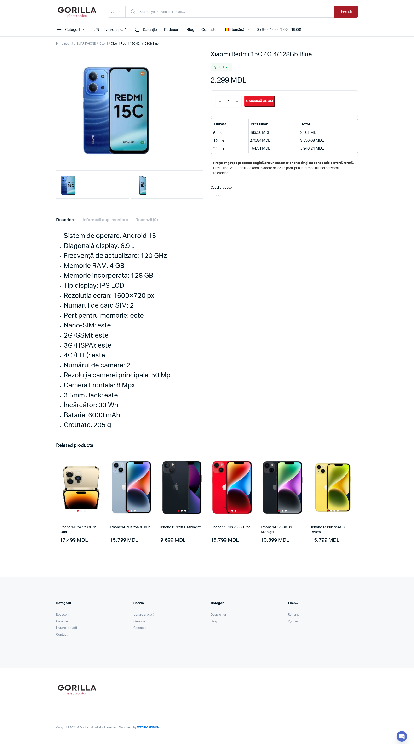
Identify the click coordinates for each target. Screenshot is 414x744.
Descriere (65, 220)
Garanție (150, 30)
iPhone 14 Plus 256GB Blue (130, 527)
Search (346, 11)
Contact (62, 634)
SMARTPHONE (86, 43)
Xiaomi (103, 43)
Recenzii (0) (146, 220)
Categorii (73, 30)
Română (293, 614)
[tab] (65, 220)
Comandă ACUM (259, 101)
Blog (190, 30)
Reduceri (171, 30)
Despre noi (218, 614)
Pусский (294, 621)
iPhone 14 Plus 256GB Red (231, 527)
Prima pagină (64, 43)
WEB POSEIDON (148, 727)
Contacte (209, 30)
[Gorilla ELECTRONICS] (77, 12)
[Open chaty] (402, 736)
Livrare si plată (114, 30)
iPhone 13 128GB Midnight (180, 527)
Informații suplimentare (105, 220)
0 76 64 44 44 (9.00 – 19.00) (279, 30)
